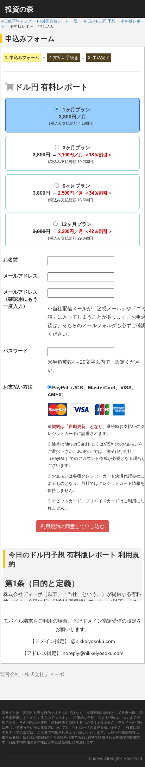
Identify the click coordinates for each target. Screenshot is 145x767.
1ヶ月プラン (72, 116)
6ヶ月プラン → (72, 192)
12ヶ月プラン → (72, 230)
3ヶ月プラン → (72, 154)
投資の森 (19, 9)
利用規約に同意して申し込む (72, 526)
